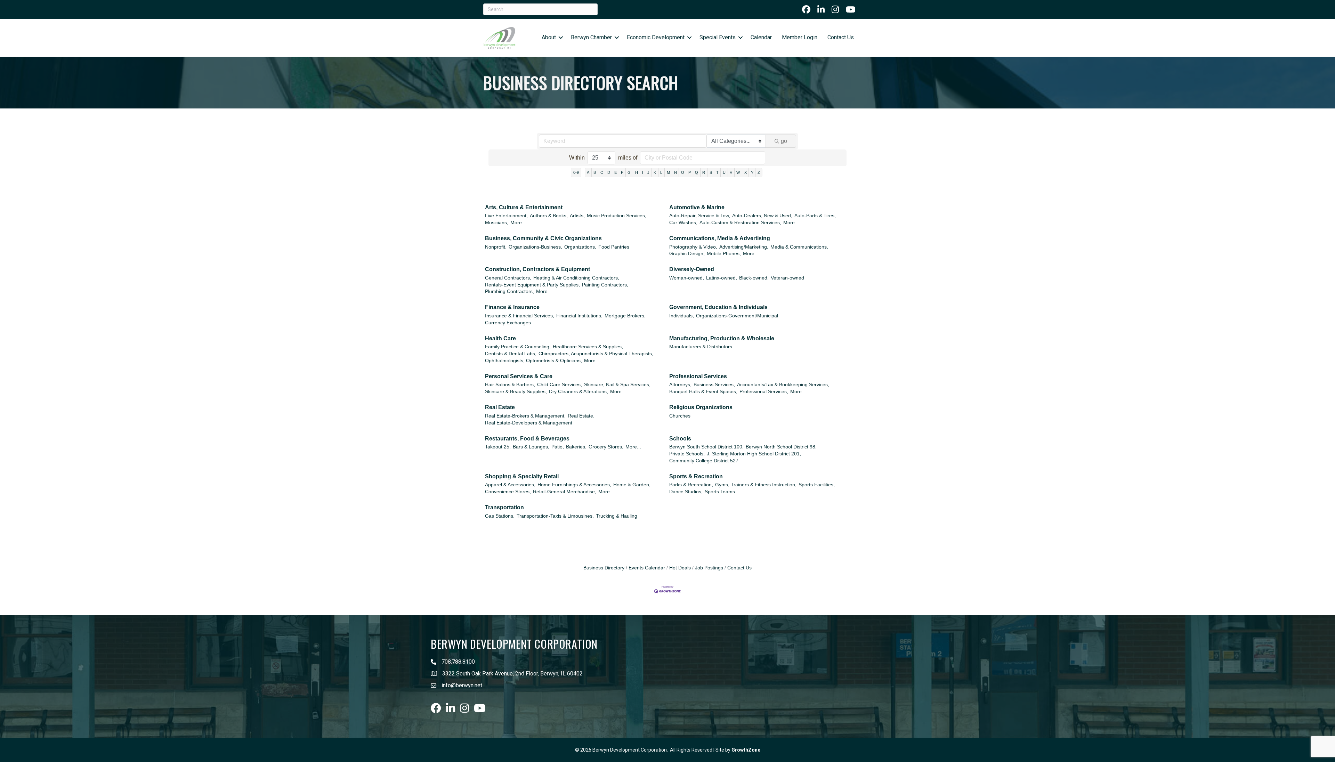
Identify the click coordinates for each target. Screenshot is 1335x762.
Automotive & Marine (697, 207)
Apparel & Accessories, (510, 484)
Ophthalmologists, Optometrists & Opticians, (533, 360)
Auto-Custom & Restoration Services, (740, 222)
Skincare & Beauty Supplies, (516, 391)
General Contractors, (508, 278)
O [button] (682, 172)
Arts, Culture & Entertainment (524, 207)
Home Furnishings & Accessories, (574, 484)
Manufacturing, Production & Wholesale (721, 338)
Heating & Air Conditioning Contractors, (576, 278)
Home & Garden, (631, 484)
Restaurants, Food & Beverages (527, 438)
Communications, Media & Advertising (719, 238)
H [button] (636, 172)
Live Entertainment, (506, 215)
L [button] (661, 172)
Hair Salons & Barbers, (510, 384)
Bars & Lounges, (531, 446)
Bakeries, (576, 446)
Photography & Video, (693, 247)
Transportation (504, 507)
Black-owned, (754, 278)
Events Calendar (647, 567)
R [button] (703, 172)
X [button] (745, 172)
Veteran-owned (787, 278)
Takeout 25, (498, 446)
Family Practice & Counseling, (518, 346)
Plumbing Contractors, (509, 291)
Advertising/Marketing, (743, 247)
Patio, (557, 446)
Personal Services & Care (518, 376)
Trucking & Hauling (616, 516)
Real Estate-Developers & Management (528, 422)
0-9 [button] (576, 172)
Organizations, (580, 247)
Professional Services (698, 376)
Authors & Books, (549, 215)
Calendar (761, 37)
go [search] (784, 141)
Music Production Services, (616, 215)
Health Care (500, 338)
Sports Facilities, (817, 484)
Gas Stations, (500, 516)
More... (518, 222)
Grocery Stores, (606, 446)
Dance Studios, (686, 491)
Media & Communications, (799, 247)
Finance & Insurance (512, 307)
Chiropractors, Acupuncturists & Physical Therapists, (596, 353)
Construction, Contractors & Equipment (537, 269)
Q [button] (696, 172)
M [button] (668, 172)
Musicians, (496, 222)
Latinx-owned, (721, 278)
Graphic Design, (687, 253)
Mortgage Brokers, (625, 315)
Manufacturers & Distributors (700, 346)
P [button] (689, 172)
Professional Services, (763, 391)
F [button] (622, 172)
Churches (679, 416)
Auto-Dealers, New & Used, (762, 215)
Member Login (799, 37)
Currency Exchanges (508, 322)
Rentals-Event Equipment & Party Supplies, (532, 284)
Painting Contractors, (605, 284)
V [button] (731, 172)
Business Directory (603, 567)
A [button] (588, 172)
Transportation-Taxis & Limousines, (555, 516)
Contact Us (840, 37)
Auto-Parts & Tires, (815, 215)
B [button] (594, 172)
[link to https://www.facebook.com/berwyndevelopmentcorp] (806, 9)
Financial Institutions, (579, 315)
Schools (680, 438)
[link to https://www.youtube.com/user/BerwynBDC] (850, 9)
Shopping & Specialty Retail (522, 476)
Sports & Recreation (696, 476)
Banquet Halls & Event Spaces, (703, 391)
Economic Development (656, 37)
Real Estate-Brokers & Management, (525, 416)
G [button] (629, 172)
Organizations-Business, (535, 247)
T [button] (717, 172)
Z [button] (759, 172)
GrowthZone (745, 750)
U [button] (724, 172)
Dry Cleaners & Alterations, (578, 391)
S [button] (711, 172)
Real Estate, (581, 416)
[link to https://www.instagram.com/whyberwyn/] (835, 9)
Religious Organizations (701, 407)
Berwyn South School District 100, (706, 446)
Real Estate (500, 407)
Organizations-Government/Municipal (737, 315)
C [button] (601, 172)
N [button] (675, 172)
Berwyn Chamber (591, 37)
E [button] (615, 172)
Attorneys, (680, 384)
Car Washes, (683, 222)
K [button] (655, 172)
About (549, 37)
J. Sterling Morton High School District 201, (754, 453)
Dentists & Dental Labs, (510, 353)
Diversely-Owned (691, 269)
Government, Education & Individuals (718, 307)
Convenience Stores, (508, 491)
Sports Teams (720, 491)
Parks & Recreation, (691, 484)
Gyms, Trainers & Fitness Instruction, (755, 484)
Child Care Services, (559, 384)
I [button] (642, 172)
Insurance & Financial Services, (519, 315)
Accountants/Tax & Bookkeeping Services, (783, 384)
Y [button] (752, 172)
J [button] (648, 172)
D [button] (608, 172)
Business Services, (714, 384)
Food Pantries (613, 247)
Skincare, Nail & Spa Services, (617, 384)
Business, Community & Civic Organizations (543, 238)
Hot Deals (680, 567)
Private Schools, (687, 453)
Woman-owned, (686, 278)
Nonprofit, (496, 247)
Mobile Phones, (724, 253)
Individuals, (681, 315)
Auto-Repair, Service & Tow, (699, 215)
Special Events (717, 37)
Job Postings (709, 567)
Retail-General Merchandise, (564, 491)
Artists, (577, 215)
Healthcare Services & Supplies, (588, 346)
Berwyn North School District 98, (781, 446)
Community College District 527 (703, 460)
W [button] (738, 172)
